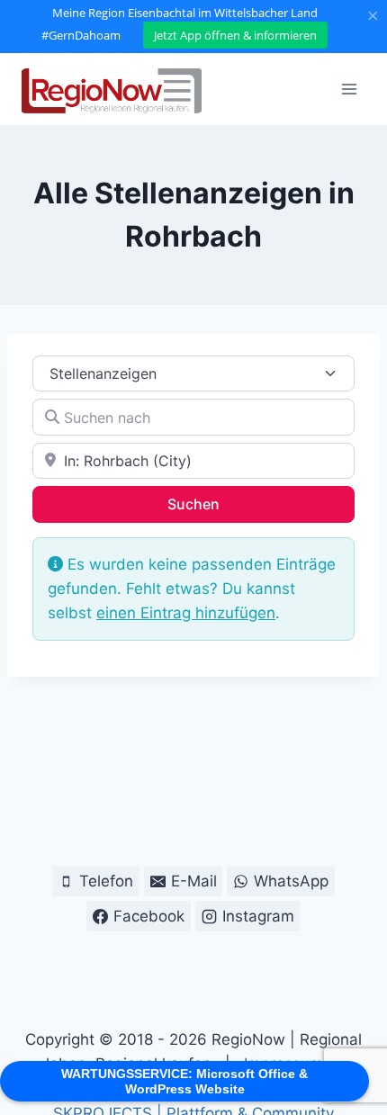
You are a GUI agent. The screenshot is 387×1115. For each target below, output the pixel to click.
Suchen (216, 503)
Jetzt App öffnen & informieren (235, 35)
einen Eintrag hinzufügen (185, 613)
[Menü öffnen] (348, 89)
